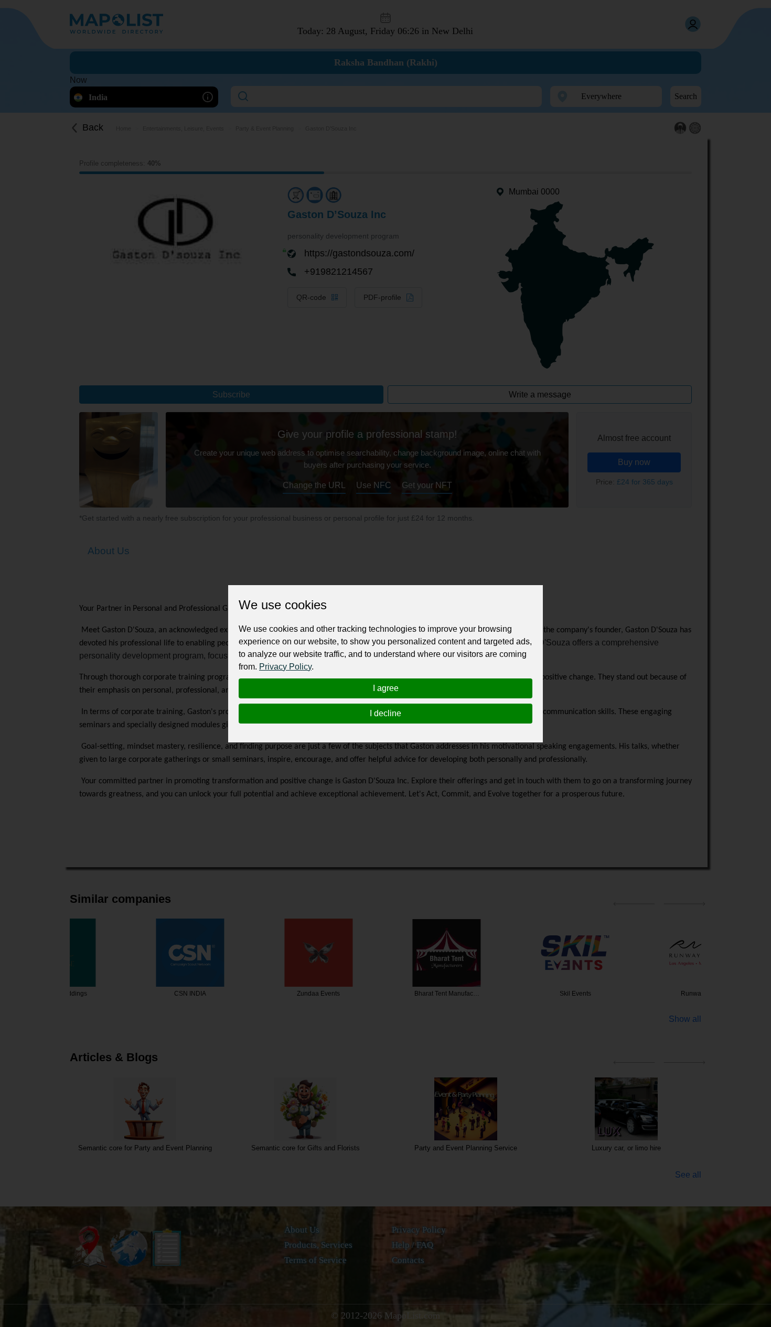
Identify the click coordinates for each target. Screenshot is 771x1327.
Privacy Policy (285, 666)
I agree (386, 688)
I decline (385, 713)
